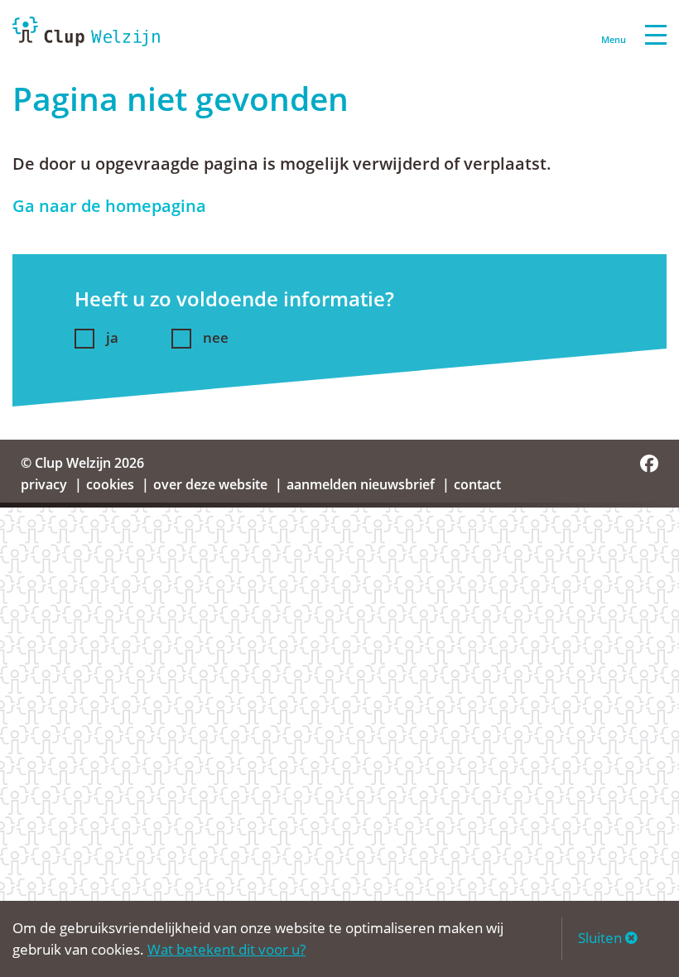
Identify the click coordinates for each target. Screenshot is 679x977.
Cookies (110, 484)
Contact (477, 484)
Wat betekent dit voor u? (226, 949)
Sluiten (601, 937)
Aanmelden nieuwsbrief (361, 484)
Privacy (44, 484)
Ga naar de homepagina (109, 206)
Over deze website (210, 484)
